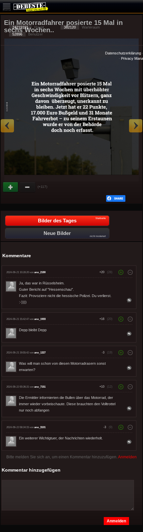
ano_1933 (40, 319)
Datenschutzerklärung (123, 53)
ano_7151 (40, 386)
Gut (11, 187)
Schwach (27, 187)
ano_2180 (40, 272)
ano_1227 (40, 352)
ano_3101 (40, 427)
